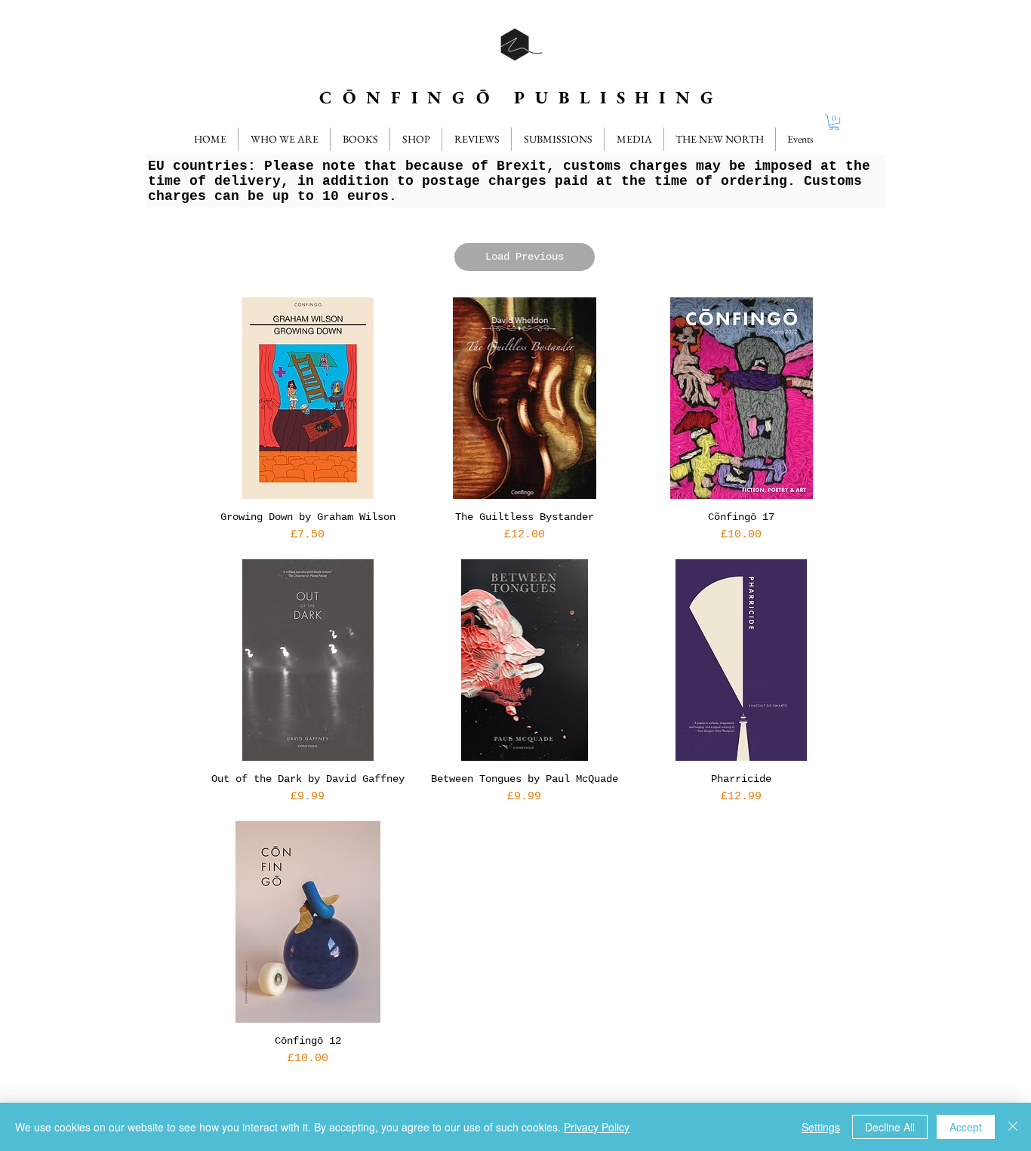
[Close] (1013, 1127)
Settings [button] (821, 1126)
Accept (965, 1126)
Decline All (890, 1126)
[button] (476, 139)
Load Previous (524, 257)
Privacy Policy (596, 1126)
